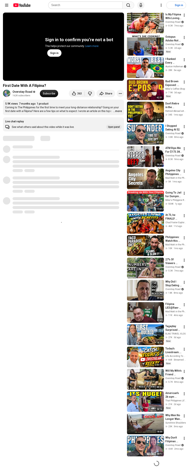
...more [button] (117, 111)
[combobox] (86, 5)
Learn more (92, 46)
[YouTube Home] (21, 5)
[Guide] (6, 5)
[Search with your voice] (141, 5)
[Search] (128, 5)
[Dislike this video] (90, 93)
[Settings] (161, 5)
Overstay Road (22, 92)
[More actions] (120, 93)
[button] (63, 124)
